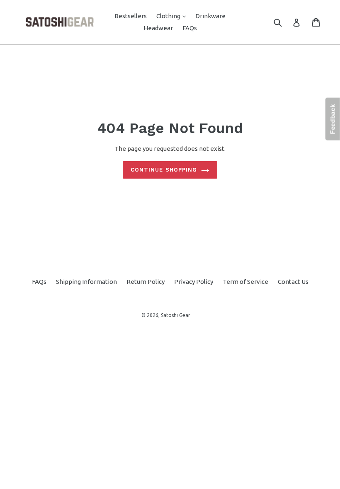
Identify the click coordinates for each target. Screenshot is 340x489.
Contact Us (293, 281)
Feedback (332, 119)
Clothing (173, 15)
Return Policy (145, 281)
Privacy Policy (193, 281)
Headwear (158, 27)
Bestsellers (130, 15)
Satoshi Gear (175, 315)
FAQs (189, 27)
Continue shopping (164, 170)
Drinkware (210, 15)
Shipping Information (86, 281)
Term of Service (245, 281)
